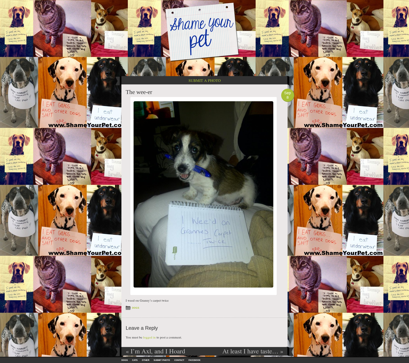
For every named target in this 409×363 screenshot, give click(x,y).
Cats (135, 360)
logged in (149, 337)
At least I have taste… (252, 351)
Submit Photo (162, 360)
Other (145, 360)
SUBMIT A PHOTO (205, 80)
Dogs (135, 308)
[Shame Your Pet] (204, 32)
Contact (179, 360)
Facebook (194, 360)
